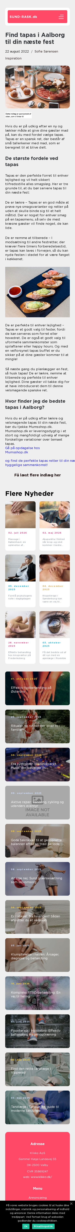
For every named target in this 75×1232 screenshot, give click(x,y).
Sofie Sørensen (46, 51)
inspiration (13, 58)
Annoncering (37, 1197)
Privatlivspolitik (43, 1226)
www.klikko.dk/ (41, 1177)
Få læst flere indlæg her (37, 475)
